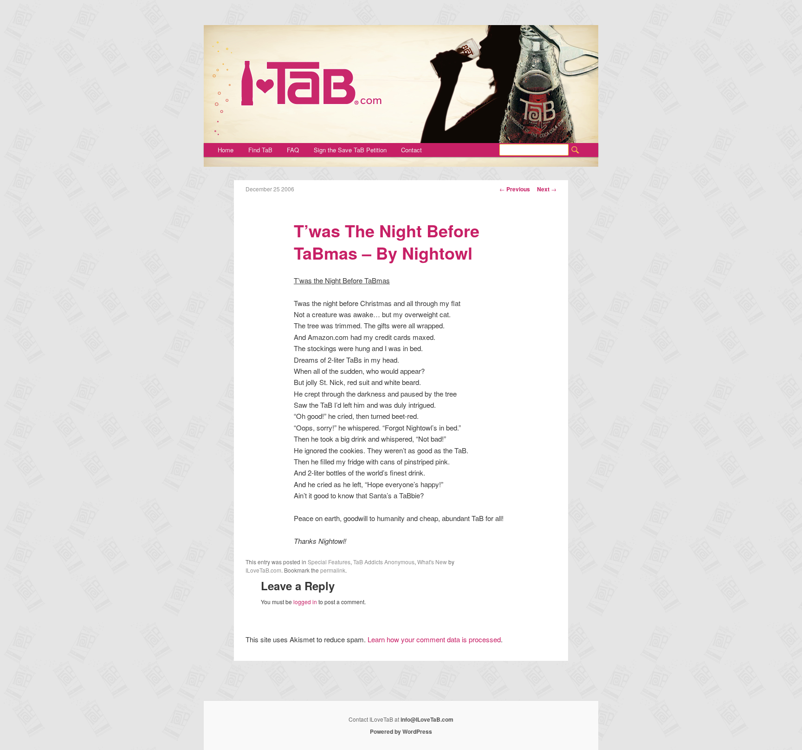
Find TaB (260, 149)
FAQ (293, 149)
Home (225, 149)
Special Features (329, 562)
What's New (432, 562)
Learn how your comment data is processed (434, 639)
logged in (305, 602)
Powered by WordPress (401, 731)
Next (546, 189)
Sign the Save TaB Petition (350, 149)
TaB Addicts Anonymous (383, 562)
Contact (411, 149)
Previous (514, 189)
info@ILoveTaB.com (427, 719)
